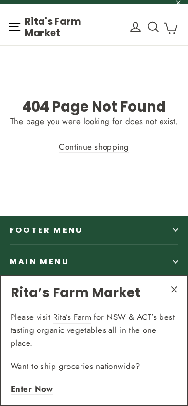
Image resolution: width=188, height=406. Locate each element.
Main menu (39, 261)
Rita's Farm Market (53, 26)
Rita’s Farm (72, 317)
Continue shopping (94, 146)
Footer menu (46, 230)
